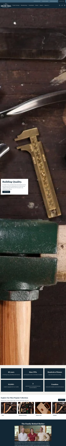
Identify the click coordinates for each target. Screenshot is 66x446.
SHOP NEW (6, 191)
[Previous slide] (61, 403)
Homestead (31, 5)
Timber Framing (15, 5)
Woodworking (24, 5)
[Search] (59, 5)
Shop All (61, 399)
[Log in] (62, 5)
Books (36, 5)
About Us (46, 5)
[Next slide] (64, 403)
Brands (41, 5)
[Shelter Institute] (6, 5)
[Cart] (64, 5)
